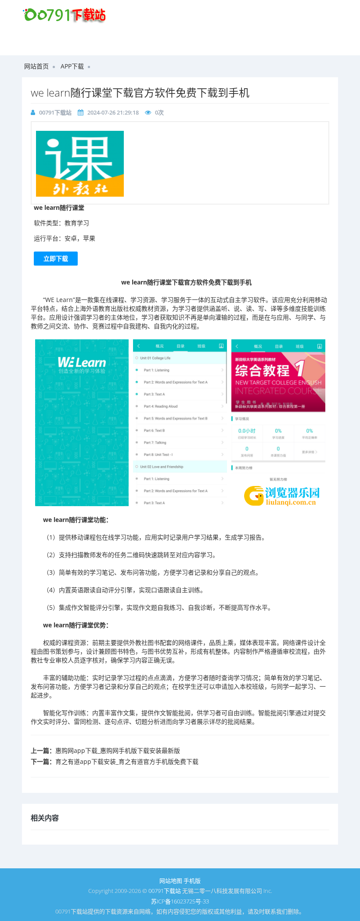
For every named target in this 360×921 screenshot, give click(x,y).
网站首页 (36, 66)
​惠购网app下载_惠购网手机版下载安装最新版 (117, 750)
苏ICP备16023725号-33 (180, 901)
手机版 (192, 881)
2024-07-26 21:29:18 (113, 112)
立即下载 (55, 258)
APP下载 (72, 66)
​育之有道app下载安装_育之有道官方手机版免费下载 (126, 761)
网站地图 (170, 881)
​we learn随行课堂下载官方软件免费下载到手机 (140, 92)
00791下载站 (55, 112)
